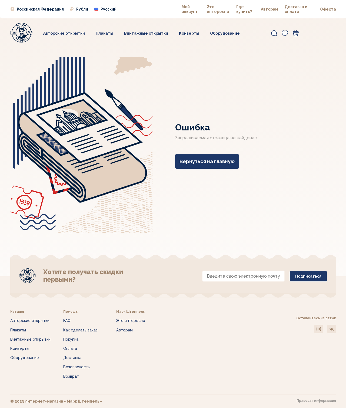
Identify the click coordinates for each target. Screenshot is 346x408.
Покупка (70, 339)
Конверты (189, 33)
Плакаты (104, 33)
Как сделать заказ (80, 330)
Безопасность (76, 367)
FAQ (67, 320)
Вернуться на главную (207, 161)
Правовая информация (316, 401)
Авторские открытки (64, 33)
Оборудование (225, 33)
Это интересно (130, 320)
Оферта (328, 9)
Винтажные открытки (146, 33)
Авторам (269, 9)
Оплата (70, 348)
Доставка (72, 358)
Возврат (71, 376)
